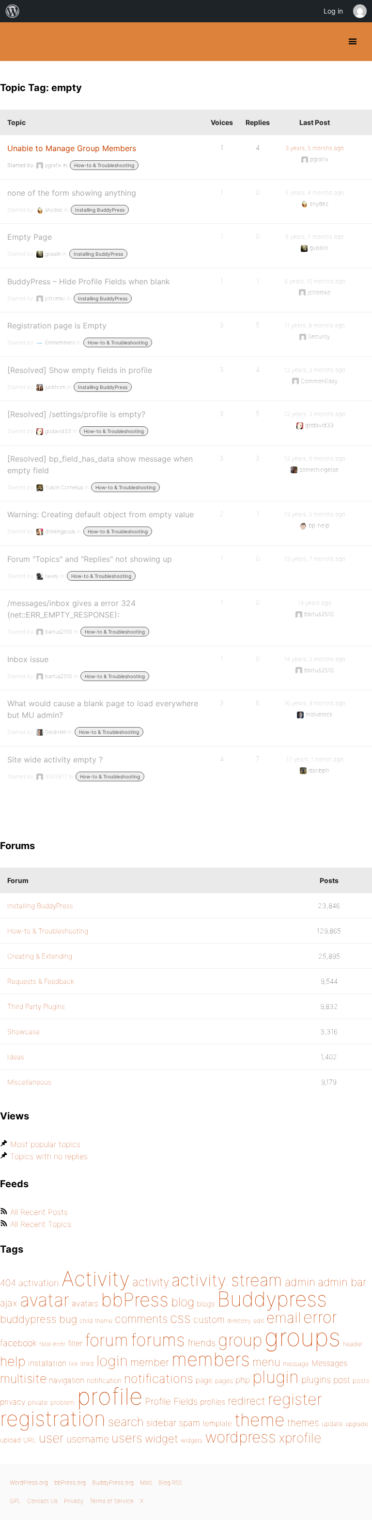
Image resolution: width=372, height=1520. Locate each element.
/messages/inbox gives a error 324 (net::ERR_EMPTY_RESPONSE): (71, 609)
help (13, 1361)
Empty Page (29, 237)
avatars (85, 1303)
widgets (191, 1440)
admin (300, 1282)
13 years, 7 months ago (314, 558)
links (87, 1363)
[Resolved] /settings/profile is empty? (76, 414)
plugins (316, 1379)
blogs (206, 1303)
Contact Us (42, 1500)
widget (161, 1438)
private (38, 1402)
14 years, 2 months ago (314, 659)
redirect (246, 1401)
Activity (96, 1278)
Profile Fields (171, 1401)
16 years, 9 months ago (314, 703)
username (87, 1439)
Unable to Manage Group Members (71, 148)
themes (303, 1422)
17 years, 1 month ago (314, 759)
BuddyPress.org (15, 41)
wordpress (240, 1436)
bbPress (135, 1299)
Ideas (15, 1057)
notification (104, 1380)
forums (158, 1339)
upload (10, 1440)
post (341, 1380)
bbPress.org (70, 1482)
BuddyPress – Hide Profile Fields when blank (88, 281)
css (180, 1318)
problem (62, 1402)
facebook (18, 1343)
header (352, 1344)
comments (141, 1319)
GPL (15, 1500)
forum (106, 1340)
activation (38, 1282)
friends (201, 1343)
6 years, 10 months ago (314, 281)
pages (224, 1380)
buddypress (28, 1319)
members (210, 1359)
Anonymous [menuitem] (359, 11)
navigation (66, 1380)
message (296, 1363)
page (204, 1380)
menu (266, 1362)
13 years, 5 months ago (314, 514)
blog (182, 1302)
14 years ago (314, 602)
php (242, 1380)
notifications (158, 1378)
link (73, 1363)
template (217, 1423)
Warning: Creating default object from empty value (100, 514)
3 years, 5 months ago (314, 148)
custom (209, 1319)
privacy (12, 1402)
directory (239, 1320)
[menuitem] (12, 11)
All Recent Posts (39, 1212)
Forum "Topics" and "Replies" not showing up (89, 559)
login (112, 1360)
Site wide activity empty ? (55, 759)
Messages (329, 1363)
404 (8, 1282)
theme (259, 1419)
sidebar (161, 1422)
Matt (146, 1482)
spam (189, 1423)
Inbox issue (27, 659)
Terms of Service (112, 1500)
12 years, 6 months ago (314, 458)
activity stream (226, 1280)
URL (29, 1440)
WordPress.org (29, 1482)
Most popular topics (45, 1144)
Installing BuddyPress (99, 210)
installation (47, 1363)
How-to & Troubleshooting (104, 165)
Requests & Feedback (40, 981)
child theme (95, 1320)
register (295, 1399)
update (332, 1423)
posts (361, 1380)
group (240, 1340)
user (51, 1437)
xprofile (300, 1437)
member (149, 1362)
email (283, 1317)
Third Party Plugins (36, 1006)
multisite (23, 1378)
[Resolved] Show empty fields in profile (79, 370)
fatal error (52, 1344)
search (126, 1421)
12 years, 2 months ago (314, 369)
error (320, 1317)
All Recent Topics (40, 1224)
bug (68, 1319)
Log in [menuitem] (333, 11)
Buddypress (272, 1299)
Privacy (73, 1500)
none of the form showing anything (71, 193)
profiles (212, 1402)
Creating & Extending (39, 956)
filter (75, 1343)
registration (53, 1418)
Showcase (23, 1031)
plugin (275, 1376)
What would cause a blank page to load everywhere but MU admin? (102, 709)
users (126, 1437)
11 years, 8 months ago (315, 325)
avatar (44, 1300)
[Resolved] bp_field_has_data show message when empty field (100, 464)
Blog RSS (170, 1482)
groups (302, 1337)
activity (150, 1282)
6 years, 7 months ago (314, 236)
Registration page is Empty (57, 325)
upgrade (356, 1423)
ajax (8, 1303)
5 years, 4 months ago (314, 192)
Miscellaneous (29, 1082)
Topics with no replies (49, 1156)
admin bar (342, 1281)
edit (258, 1320)
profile (109, 1396)
